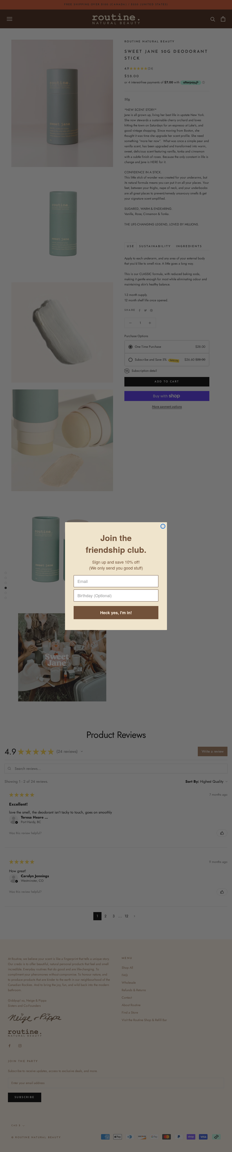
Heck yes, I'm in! (116, 613)
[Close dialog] (163, 526)
